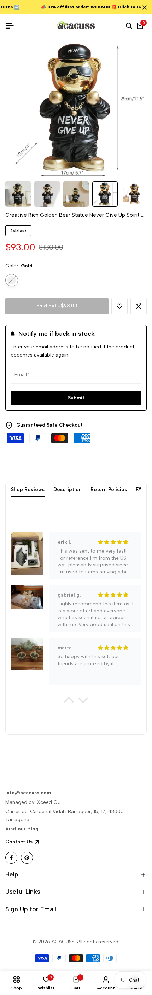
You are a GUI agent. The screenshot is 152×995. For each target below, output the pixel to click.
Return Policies (108, 489)
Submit (76, 398)
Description (67, 489)
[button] (119, 306)
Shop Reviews (28, 489)
